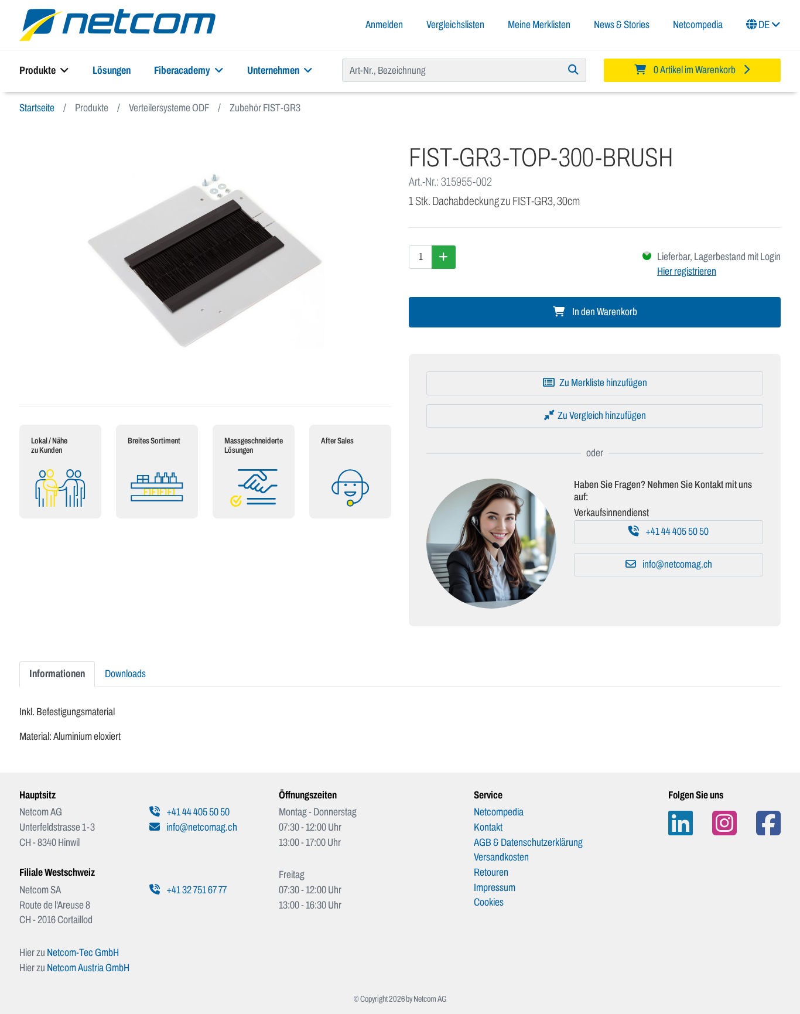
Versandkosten (501, 857)
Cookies (489, 902)
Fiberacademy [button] (183, 70)
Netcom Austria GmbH (88, 968)
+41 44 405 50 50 (676, 531)
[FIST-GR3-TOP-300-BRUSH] (205, 261)
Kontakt (488, 827)
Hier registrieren (686, 271)
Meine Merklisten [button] (539, 24)
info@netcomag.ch (676, 564)
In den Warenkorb (603, 311)
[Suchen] (573, 70)
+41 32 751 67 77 (196, 890)
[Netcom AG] (117, 24)
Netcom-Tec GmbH (83, 952)
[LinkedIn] (680, 823)
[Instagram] (724, 823)
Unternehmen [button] (274, 70)
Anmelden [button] (384, 24)
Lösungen (112, 70)
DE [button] (764, 24)
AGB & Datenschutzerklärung (528, 842)
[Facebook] (768, 823)
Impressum (494, 887)
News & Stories (621, 24)
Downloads (125, 674)
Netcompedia (698, 24)
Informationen (57, 674)
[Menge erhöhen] (444, 257)
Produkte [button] (38, 70)
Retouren (491, 872)
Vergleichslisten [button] (455, 24)
